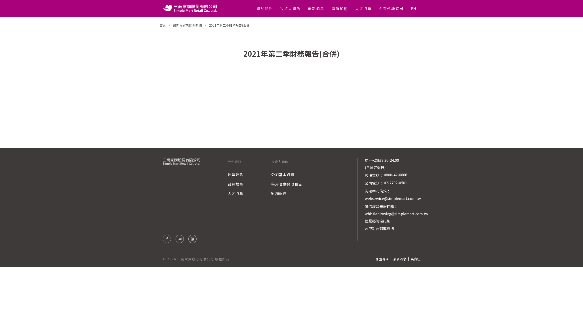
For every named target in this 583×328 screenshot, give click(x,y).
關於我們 (264, 8)
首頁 (162, 25)
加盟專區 (382, 259)
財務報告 (279, 193)
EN (414, 8)
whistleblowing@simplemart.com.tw (396, 213)
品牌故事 (235, 184)
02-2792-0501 (395, 182)
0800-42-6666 (395, 174)
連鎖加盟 (340, 8)
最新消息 (316, 8)
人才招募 (363, 8)
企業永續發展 (391, 8)
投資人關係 (290, 8)
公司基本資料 (282, 174)
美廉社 (415, 259)
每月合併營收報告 (286, 184)
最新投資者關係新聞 (187, 25)
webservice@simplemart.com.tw (393, 198)
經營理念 (235, 174)
